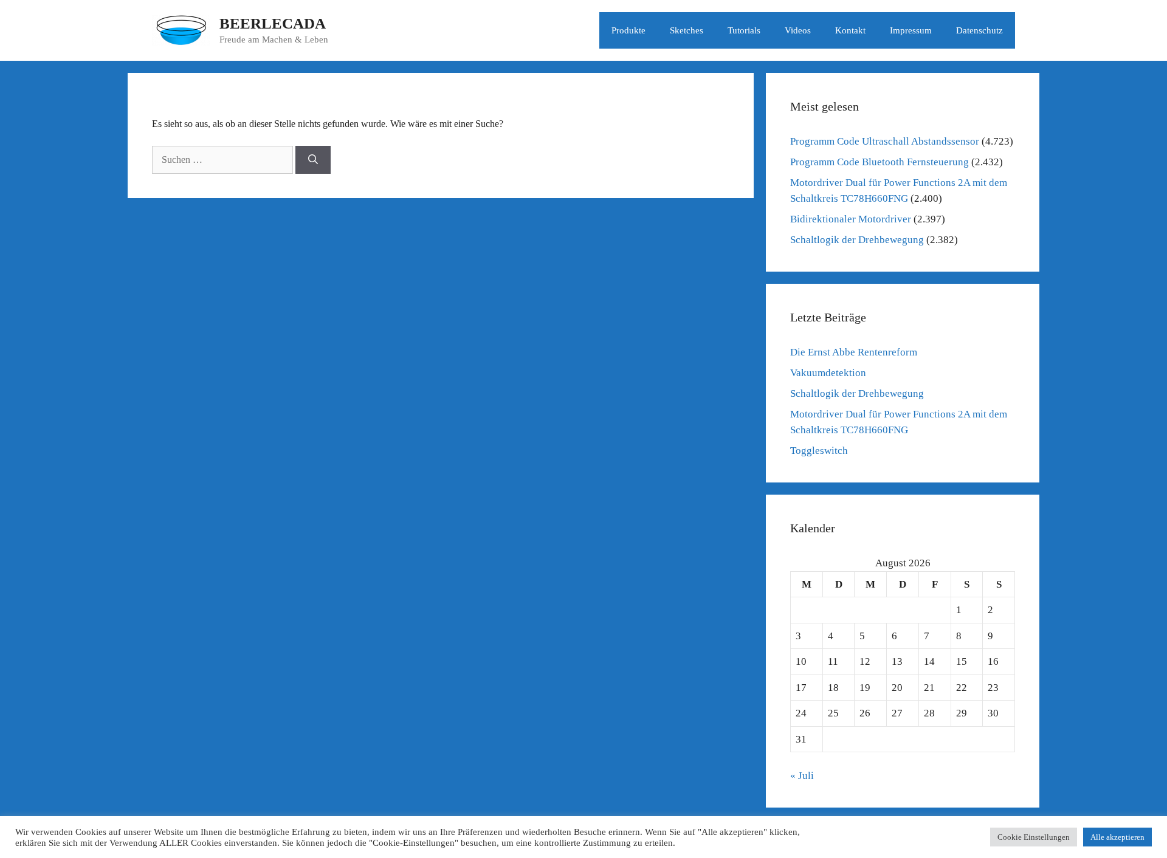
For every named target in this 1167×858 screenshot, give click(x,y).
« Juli (802, 775)
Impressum (911, 30)
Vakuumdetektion (828, 373)
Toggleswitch (819, 450)
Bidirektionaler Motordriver (850, 219)
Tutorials (744, 30)
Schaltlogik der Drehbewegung (857, 239)
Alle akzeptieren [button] (1117, 837)
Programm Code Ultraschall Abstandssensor (884, 141)
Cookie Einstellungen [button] (1033, 837)
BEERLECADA (272, 23)
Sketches (686, 30)
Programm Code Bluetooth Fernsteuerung (879, 162)
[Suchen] (313, 160)
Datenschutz (979, 30)
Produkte (628, 30)
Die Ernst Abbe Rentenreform (853, 352)
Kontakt (850, 30)
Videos (798, 30)
